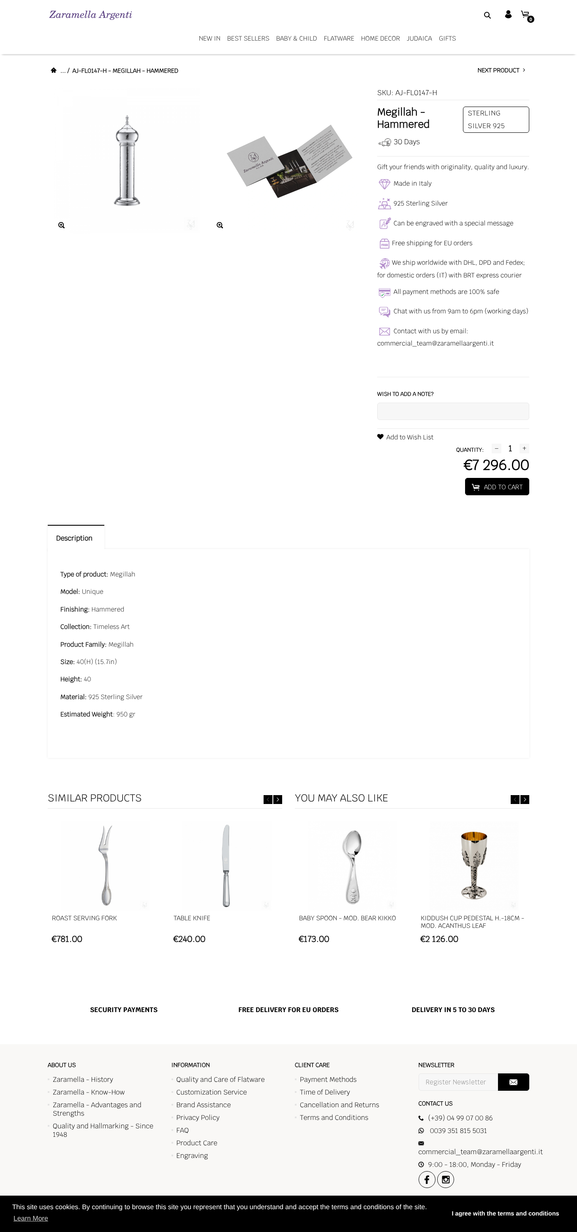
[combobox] (477, 14)
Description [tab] (76, 538)
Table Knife (192, 918)
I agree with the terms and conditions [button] (505, 1213)
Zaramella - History (83, 1079)
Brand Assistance (204, 1104)
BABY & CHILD (296, 39)
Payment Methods (328, 1079)
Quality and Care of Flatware (221, 1079)
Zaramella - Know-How (89, 1092)
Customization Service (212, 1092)
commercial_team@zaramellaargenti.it (435, 344)
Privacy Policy (198, 1117)
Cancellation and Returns (339, 1104)
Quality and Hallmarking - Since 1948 (103, 1130)
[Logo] (90, 15)
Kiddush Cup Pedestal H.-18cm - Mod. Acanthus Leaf (472, 922)
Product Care (197, 1143)
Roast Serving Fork (84, 918)
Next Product (500, 70)
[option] (105, 886)
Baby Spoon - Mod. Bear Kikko (347, 918)
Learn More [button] (31, 1218)
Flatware (339, 39)
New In (209, 39)
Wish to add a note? (405, 394)
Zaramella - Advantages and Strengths (97, 1109)
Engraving (192, 1155)
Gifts (447, 39)
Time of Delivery (325, 1092)
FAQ (183, 1130)
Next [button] (277, 799)
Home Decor (380, 39)
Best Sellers (248, 39)
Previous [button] (268, 799)
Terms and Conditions (334, 1117)
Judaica (419, 39)
